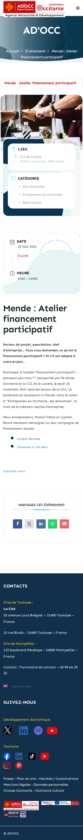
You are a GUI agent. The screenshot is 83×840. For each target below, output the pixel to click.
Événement (35, 51)
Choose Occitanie (17, 791)
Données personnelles (51, 785)
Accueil (12, 51)
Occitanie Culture (49, 791)
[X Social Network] (29, 523)
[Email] (64, 523)
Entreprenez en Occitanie (42, 195)
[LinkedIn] (41, 523)
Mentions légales (16, 785)
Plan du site (26, 779)
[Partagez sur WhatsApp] (52, 523)
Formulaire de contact (38, 667)
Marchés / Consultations (58, 779)
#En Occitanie (33, 187)
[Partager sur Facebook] (17, 523)
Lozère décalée (28, 439)
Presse (8, 779)
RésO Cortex (32, 203)
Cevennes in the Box (32, 447)
